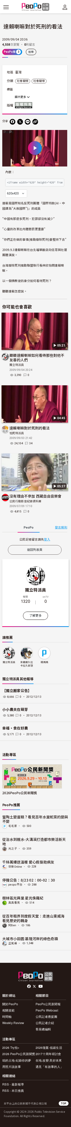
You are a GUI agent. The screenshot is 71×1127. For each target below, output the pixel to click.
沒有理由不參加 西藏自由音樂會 (35, 496)
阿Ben (12, 925)
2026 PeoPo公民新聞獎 (18, 1054)
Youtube (40, 986)
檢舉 (31, 51)
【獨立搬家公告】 (17, 691)
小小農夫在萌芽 (15, 709)
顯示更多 (21, 97)
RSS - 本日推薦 (13, 1090)
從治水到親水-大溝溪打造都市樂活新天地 (34, 841)
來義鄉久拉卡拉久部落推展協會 (26, 664)
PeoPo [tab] (29, 527)
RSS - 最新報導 (13, 1084)
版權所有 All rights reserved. (24, 105)
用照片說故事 (11, 1066)
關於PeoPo (10, 1004)
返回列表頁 (35, 550)
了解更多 (35, 615)
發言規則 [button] (61, 527)
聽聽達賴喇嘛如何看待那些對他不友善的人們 (36, 357)
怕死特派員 (16, 433)
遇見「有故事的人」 (49, 1066)
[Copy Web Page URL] (35, 122)
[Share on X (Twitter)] (20, 122)
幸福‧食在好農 (15, 728)
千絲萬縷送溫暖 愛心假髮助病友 (28, 861)
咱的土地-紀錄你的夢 (16, 1060)
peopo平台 (15, 884)
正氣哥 (12, 943)
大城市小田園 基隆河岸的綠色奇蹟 (30, 938)
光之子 (12, 848)
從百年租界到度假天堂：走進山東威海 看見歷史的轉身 (33, 918)
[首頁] (35, 7)
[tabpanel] (34, 539)
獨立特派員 (16, 365)
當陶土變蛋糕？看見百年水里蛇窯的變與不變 (35, 819)
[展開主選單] (6, 7)
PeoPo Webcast (47, 1010)
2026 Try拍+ (10, 1047)
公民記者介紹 (45, 1023)
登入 (47, 539)
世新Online (15, 866)
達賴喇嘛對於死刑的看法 (29, 427)
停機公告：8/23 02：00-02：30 (28, 879)
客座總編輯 (43, 1029)
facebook (29, 986)
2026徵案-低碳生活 (49, 1047)
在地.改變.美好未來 (49, 1060)
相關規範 (8, 1010)
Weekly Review (13, 1023)
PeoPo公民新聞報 (48, 1004)
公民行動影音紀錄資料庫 (25, 501)
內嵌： (10, 172)
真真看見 (14, 902)
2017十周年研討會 (48, 1054)
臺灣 (18, 72)
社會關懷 (22, 81)
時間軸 (7, 1016)
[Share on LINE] (27, 122)
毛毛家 (12, 826)
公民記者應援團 (46, 1016)
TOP (63, 1103)
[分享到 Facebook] (12, 122)
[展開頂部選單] (65, 7)
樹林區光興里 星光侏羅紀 (22, 897)
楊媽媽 (44, 662)
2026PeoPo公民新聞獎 (19, 792)
